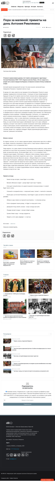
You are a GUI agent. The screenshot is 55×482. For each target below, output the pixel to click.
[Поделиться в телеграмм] (13, 35)
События (13, 6)
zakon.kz (12, 223)
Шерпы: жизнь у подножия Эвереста (39, 295)
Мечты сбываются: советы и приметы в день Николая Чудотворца (27, 262)
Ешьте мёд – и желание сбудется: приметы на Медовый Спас (9, 264)
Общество (20, 6)
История (33, 6)
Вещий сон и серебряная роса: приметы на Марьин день (43, 262)
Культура (27, 6)
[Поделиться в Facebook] (5, 35)
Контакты (40, 6)
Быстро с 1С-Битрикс (46, 479)
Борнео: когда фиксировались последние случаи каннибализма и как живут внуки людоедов (29, 9)
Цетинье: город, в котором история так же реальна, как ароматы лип (31, 371)
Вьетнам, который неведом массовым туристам (26, 356)
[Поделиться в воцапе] (9, 35)
